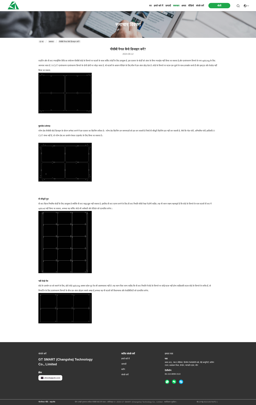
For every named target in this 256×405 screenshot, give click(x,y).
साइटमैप (52, 402)
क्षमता (184, 5)
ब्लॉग (123, 369)
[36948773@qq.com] (181, 381)
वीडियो (191, 5)
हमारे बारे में (158, 5)
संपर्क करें (200, 5)
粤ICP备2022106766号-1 (207, 402)
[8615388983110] (167, 381)
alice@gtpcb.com (52, 378)
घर (150, 5)
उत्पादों (168, 5)
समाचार (176, 5)
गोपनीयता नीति (43, 402)
